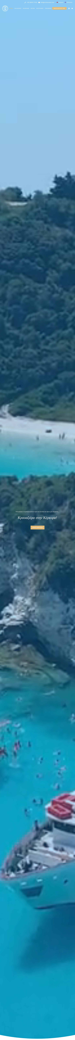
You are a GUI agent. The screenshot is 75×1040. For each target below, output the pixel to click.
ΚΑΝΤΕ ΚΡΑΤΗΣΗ (37, 527)
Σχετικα (33, 8)
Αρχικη (11, 8)
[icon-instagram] (69, 8)
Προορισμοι (26, 8)
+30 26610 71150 (32, 2)
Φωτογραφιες (40, 8)
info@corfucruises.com (47, 2)
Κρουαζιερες (18, 8)
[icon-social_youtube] (72, 8)
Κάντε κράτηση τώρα (59, 8)
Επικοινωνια (48, 8)
